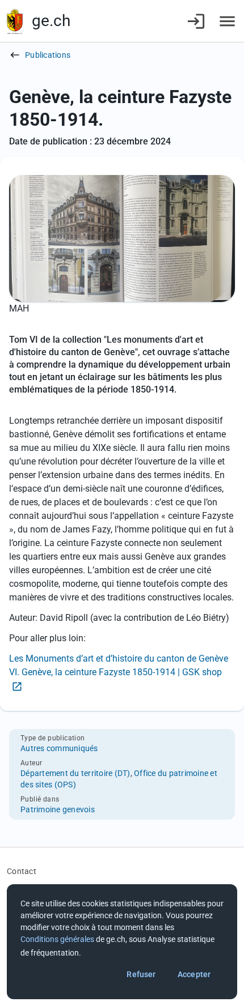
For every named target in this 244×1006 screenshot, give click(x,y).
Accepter (194, 974)
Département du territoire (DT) (75, 773)
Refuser (141, 974)
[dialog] (122, 941)
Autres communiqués (59, 748)
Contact (21, 871)
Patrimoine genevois (57, 809)
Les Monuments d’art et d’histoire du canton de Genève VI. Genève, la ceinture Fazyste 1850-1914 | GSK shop (118, 665)
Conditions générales (57, 939)
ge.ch (51, 20)
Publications (47, 54)
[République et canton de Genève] (15, 21)
